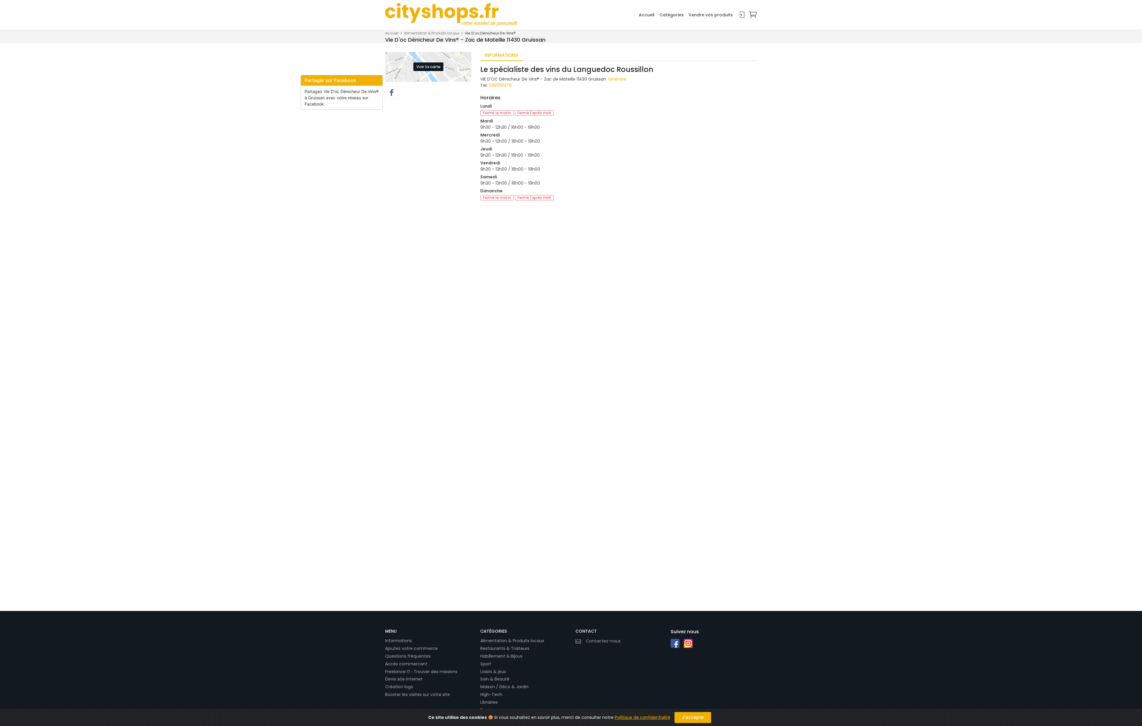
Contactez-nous (603, 641)
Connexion (741, 15)
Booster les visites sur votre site (417, 694)
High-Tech (491, 694)
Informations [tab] (501, 55)
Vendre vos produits (710, 15)
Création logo (399, 686)
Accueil (647, 15)
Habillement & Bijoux (501, 656)
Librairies (489, 702)
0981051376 (500, 85)
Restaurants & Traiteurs (504, 648)
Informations (398, 640)
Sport (485, 664)
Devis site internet (404, 679)
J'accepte (693, 717)
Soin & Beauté (494, 679)
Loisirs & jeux (493, 671)
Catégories (671, 15)
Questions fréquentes (408, 656)
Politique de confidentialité (642, 717)
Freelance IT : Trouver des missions (421, 671)
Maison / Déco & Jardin (504, 686)
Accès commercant (406, 664)
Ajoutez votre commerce (411, 648)
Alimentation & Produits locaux (431, 33)
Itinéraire (617, 79)
